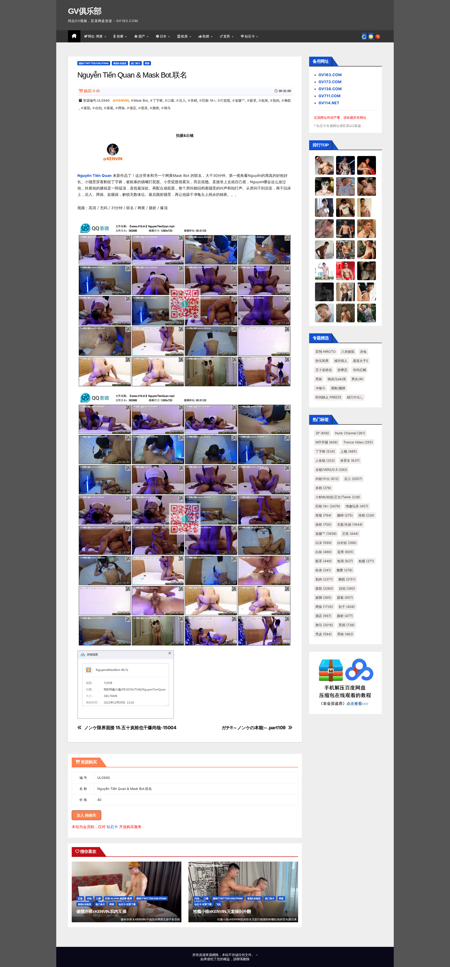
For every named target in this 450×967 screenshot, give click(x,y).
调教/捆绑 (338, 388)
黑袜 (318, 379)
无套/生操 (350, 524)
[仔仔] (324, 291)
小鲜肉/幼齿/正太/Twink (337, 497)
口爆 (171, 100)
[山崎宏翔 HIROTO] (324, 165)
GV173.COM (330, 81)
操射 (323, 524)
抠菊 (323, 515)
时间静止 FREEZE (328, 397)
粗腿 (366, 561)
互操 (80, 898)
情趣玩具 (357, 506)
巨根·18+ (208, 100)
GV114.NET (329, 102)
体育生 (350, 460)
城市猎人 (340, 361)
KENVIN (122, 100)
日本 (164, 36)
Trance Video (358, 442)
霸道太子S (360, 361)
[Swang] (366, 165)
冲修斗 (320, 388)
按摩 (121, 36)
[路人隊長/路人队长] (345, 291)
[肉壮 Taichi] (366, 312)
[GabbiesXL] (324, 312)
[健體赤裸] (324, 270)
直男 (227, 36)
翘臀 (344, 570)
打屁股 (225, 100)
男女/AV (357, 379)
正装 (350, 534)
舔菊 (110, 108)
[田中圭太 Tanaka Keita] (366, 249)
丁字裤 (158, 100)
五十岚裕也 (323, 370)
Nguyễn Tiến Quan (94, 175)
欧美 (185, 36)
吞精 (194, 100)
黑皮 (323, 634)
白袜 (323, 552)
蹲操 (121, 108)
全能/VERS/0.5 (331, 470)
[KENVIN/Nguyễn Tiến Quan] (113, 149)
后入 (182, 100)
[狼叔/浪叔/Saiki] (324, 186)
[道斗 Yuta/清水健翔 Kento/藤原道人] (366, 228)
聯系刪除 (243, 959)
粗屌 (264, 100)
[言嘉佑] (324, 207)
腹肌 (87, 108)
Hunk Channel (350, 433)
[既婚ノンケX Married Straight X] (324, 228)
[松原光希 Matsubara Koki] (366, 186)
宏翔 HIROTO (325, 351)
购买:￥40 (92, 91)
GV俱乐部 (84, 11)
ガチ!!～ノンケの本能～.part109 (253, 727)
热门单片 (135, 63)
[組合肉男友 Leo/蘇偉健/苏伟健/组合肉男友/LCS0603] (345, 186)
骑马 (167, 108)
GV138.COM (330, 88)
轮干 (347, 607)
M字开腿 (326, 442)
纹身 (323, 570)
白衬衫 (346, 543)
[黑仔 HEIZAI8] (345, 249)
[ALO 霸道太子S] (324, 249)
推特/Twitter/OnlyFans (94, 63)
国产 (142, 36)
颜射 (156, 108)
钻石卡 (112, 826)
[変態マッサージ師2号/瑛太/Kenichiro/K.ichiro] (366, 207)
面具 (144, 108)
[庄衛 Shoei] (345, 270)
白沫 (323, 543)
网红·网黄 (96, 36)
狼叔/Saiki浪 (337, 379)
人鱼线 (325, 460)
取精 (206, 36)
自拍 (98, 108)
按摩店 (342, 370)
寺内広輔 (359, 370)
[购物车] (370, 36)
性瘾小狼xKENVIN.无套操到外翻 (222, 911)
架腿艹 (240, 100)
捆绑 (345, 515)
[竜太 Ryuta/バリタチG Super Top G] (345, 207)
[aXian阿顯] (345, 312)
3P (322, 433)
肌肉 (276, 100)
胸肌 (287, 100)
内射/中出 (327, 479)
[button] (377, 36)
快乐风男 (322, 361)
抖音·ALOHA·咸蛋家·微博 (118, 898)
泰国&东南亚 (120, 63)
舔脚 (323, 597)
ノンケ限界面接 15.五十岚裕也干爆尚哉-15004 (130, 727)
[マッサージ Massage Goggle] (366, 270)
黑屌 (347, 625)
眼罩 (253, 100)
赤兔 (363, 351)
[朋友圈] (364, 36)
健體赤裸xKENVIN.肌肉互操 (101, 911)
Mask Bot (141, 100)
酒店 (133, 108)
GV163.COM (330, 74)
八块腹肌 (347, 351)
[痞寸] (345, 228)
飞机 (218, 904)
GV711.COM (330, 95)
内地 (89, 898)
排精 (366, 515)
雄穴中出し (355, 397)
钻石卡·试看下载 (127, 904)
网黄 (147, 63)
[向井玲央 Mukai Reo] (366, 291)
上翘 (349, 451)
